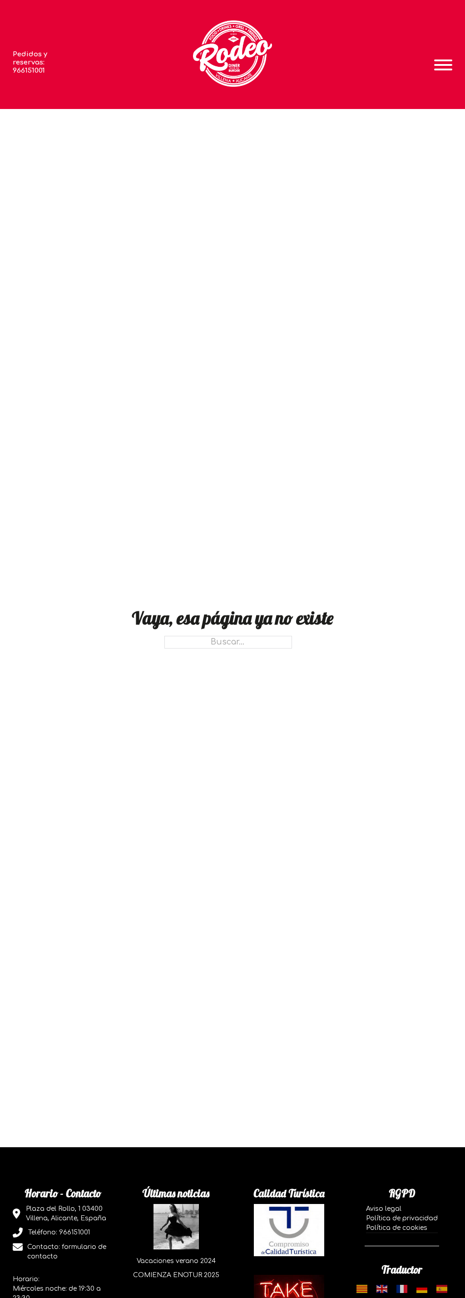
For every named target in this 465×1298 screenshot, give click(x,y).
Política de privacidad (402, 1218)
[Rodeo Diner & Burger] (232, 53)
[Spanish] (442, 1288)
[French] (402, 1288)
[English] (382, 1288)
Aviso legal (383, 1208)
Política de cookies (396, 1227)
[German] (422, 1288)
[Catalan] (362, 1288)
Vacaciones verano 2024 (176, 1261)
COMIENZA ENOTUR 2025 (176, 1275)
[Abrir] (443, 64)
